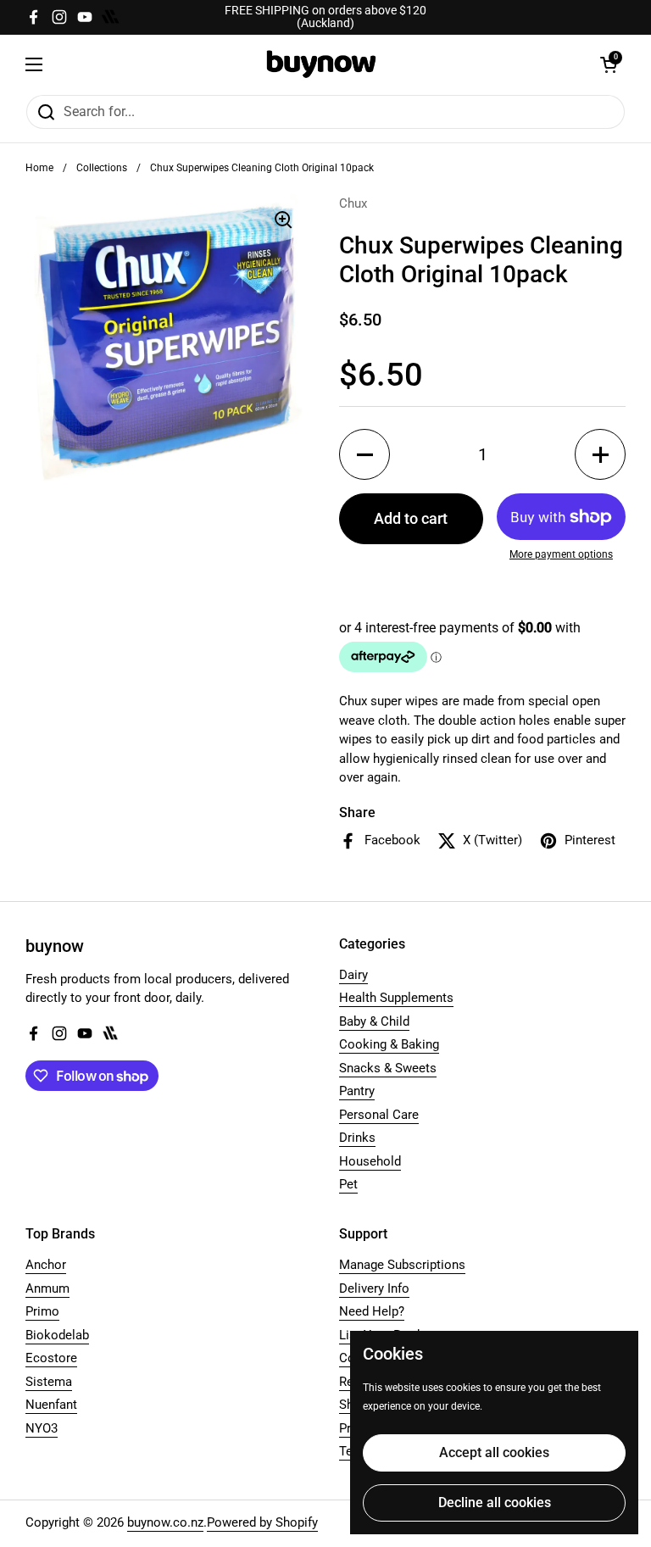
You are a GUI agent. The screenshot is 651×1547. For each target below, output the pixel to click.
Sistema (48, 1381)
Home (39, 168)
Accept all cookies (494, 1452)
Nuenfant (51, 1404)
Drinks (357, 1137)
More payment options (561, 554)
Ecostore (51, 1358)
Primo (42, 1311)
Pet (348, 1184)
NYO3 (41, 1428)
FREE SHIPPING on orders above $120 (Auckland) (325, 17)
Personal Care (379, 1114)
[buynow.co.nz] (322, 64)
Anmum (47, 1288)
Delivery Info (374, 1288)
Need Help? (371, 1311)
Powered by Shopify (262, 1522)
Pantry (357, 1091)
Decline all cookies (494, 1502)
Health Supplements (396, 997)
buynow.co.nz (165, 1522)
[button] (609, 64)
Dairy (353, 974)
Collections (101, 168)
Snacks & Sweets (388, 1068)
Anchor (45, 1264)
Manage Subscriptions (402, 1264)
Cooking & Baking (389, 1044)
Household (370, 1161)
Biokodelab (57, 1335)
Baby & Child (374, 1021)
